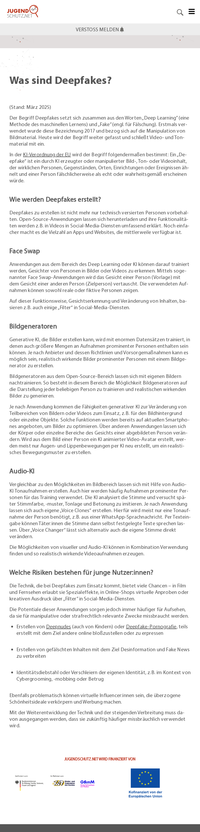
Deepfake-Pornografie (151, 626)
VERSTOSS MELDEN (97, 29)
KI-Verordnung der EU (47, 154)
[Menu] (192, 11)
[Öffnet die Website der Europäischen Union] (145, 783)
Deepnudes (58, 626)
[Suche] (180, 12)
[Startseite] (22, 11)
